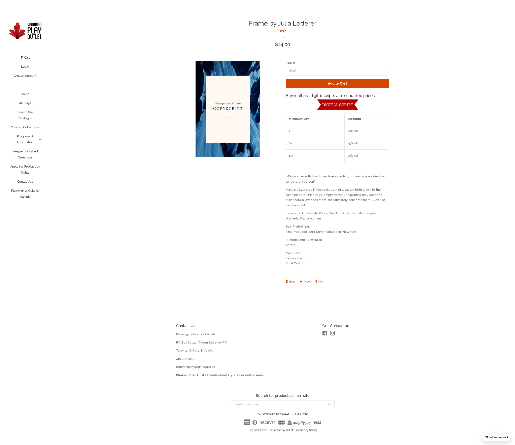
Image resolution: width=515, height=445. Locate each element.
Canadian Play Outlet (281, 430)
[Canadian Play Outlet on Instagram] (332, 334)
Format (290, 63)
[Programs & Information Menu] (40, 139)
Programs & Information (25, 139)
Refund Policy (301, 413)
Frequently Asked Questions (25, 154)
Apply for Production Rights (25, 169)
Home (25, 94)
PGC (283, 31)
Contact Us (25, 181)
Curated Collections (25, 127)
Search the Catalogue (25, 115)
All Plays (25, 103)
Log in (25, 66)
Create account (25, 76)
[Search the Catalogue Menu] (40, 115)
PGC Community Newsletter (273, 413)
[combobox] (278, 404)
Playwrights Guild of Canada (25, 194)
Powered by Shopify (306, 430)
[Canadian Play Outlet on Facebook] (324, 334)
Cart (26, 57)
